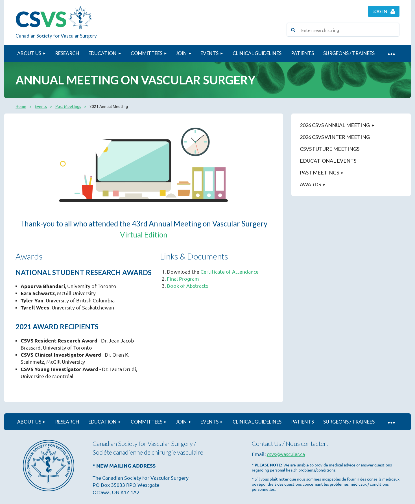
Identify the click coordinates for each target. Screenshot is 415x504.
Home (21, 106)
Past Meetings (68, 106)
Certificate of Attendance (229, 271)
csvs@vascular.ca (286, 454)
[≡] (391, 53)
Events (41, 106)
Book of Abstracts (188, 286)
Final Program (183, 279)
